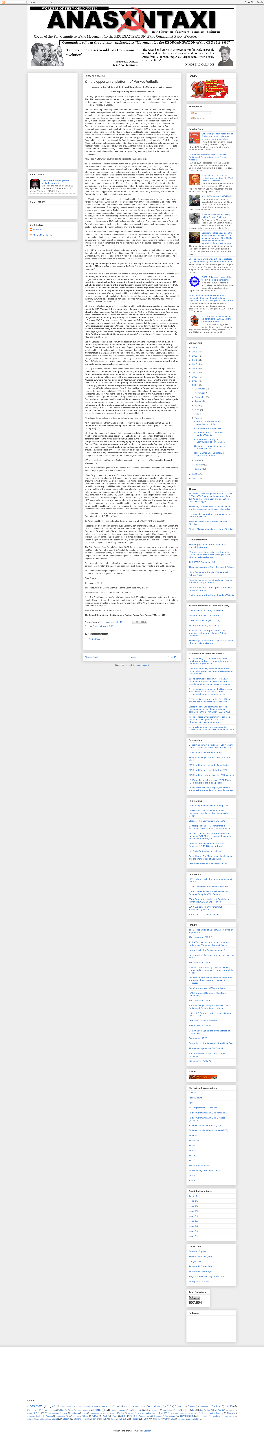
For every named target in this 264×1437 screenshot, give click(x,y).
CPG (126, 1406)
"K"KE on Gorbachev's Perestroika (205, 752)
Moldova (174, 1413)
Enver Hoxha (32, 1410)
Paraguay (59, 1416)
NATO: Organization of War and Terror (207, 988)
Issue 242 (193, 1206)
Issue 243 (193, 1201)
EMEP (192, 1175)
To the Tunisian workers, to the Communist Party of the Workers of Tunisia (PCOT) (209, 943)
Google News (195, 1261)
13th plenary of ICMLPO (200, 1025)
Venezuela (181, 1419)
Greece (96, 1409)
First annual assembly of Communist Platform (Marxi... (209, 440)
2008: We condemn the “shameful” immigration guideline (205, 908)
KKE (35, 1413)
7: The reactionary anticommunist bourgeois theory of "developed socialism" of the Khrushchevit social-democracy (210, 719)
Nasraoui (192, 1413)
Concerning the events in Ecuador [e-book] (209, 805)
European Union (49, 1410)
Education (204, 1406)
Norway (230, 1413)
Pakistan (49, 1416)
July (197, 405)
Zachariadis (193, 1419)
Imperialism (167, 1410)
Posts (195, 113)
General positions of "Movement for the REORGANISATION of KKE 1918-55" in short (210, 827)
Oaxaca (30, 1416)
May (197, 414)
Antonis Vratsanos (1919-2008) (217, 196)
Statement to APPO (198, 1038)
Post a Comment (96, 639)
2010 (195, 377)
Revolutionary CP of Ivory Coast (204, 1170)
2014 (195, 360)
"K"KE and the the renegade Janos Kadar (209, 765)
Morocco (183, 1413)
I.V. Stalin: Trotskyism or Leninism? (206, 851)
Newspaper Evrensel (199, 1281)
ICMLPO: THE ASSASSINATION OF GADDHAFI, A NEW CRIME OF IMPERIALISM (217, 319)
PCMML (193, 1150)
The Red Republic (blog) (201, 1256)
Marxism (120, 1413)
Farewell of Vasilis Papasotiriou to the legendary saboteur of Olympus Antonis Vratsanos (208, 633)
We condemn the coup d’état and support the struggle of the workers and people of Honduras (211, 980)
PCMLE (95, 1416)
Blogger (147, 1431)
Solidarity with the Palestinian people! (207, 950)
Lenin (65, 1413)
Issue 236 (193, 1226)
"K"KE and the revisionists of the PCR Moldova (211, 775)
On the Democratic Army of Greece (206, 610)
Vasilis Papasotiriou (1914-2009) (204, 620)
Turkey (146, 1418)
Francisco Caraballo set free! (208, 428)
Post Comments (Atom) (138, 665)
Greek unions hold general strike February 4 (56, 181)
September (200, 397)
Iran (194, 1410)
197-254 (193, 1196)
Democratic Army (100, 626)
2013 (195, 364)
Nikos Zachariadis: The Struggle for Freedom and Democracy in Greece (211, 581)
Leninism (75, 1413)
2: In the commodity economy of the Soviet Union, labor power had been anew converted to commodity (211, 671)
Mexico (140, 1413)
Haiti (112, 1410)
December (200, 388)
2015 (195, 356)
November (200, 393)
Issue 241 (193, 1211)
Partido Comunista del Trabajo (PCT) (207, 1125)
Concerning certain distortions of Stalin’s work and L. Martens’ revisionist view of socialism (217, 136)
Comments (198, 118)
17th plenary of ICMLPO (200, 937)
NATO (200, 1413)
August (198, 401)
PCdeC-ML (194, 1140)
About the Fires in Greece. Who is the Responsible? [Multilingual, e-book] (207, 844)
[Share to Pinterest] (145, 622)
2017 (195, 347)
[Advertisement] (52, 120)
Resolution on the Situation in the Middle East (211, 1043)
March (198, 460)
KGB (29, 1413)
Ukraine (158, 1419)
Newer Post (91, 657)
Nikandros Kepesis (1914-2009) (204, 615)
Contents (116, 1406)
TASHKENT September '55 (202, 562)
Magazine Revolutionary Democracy (206, 1276)
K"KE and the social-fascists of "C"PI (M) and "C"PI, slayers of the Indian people (210, 781)
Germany (85, 1410)
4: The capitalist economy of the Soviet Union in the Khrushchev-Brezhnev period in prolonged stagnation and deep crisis (211, 691)
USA (173, 1419)
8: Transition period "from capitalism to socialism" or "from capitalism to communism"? (211, 728)
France (70, 1410)
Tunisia (134, 1419)
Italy (208, 1410)
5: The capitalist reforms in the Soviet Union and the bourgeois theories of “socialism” (210, 700)
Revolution (216, 1416)
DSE (111, 626)
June (197, 409)
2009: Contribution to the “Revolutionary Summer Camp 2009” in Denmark (208, 892)
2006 (195, 478)
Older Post (173, 657)
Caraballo (105, 1406)
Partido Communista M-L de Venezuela (208, 1112)
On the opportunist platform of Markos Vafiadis (208, 433)
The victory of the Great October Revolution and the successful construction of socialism (210, 507)
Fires (62, 1410)
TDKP (105, 1419)
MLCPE (164, 1413)
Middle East (151, 1413)
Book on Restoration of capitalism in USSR (82, 1406)
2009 (195, 381)
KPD (42, 1413)
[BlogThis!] (136, 622)
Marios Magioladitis (42, 235)
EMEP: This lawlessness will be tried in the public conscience (217, 278)
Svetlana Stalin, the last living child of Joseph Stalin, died (216, 215)
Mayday (131, 1413)
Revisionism (187, 1416)
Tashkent (96, 1419)
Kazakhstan (230, 1410)
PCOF (192, 1155)
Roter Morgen (229, 1416)
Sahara (30, 1419)
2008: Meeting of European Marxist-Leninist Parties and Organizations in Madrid (210, 1006)
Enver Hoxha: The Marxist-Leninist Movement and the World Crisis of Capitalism (218, 178)
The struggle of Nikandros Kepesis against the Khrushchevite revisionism (211, 641)
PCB (77, 1416)
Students (77, 1419)
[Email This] (133, 622)
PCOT (192, 1160)
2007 (195, 474)
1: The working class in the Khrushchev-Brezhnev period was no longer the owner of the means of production (210, 661)
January (199, 469)
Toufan (192, 1180)
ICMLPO (193, 1092)
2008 (195, 385)
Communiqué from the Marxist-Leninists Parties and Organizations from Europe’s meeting (208, 157)
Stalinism (65, 1419)
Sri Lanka (45, 1419)
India (178, 1410)
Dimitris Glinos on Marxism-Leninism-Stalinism (211, 529)
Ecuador (191, 1406)
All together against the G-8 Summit (206, 1048)
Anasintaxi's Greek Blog (200, 1266)
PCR (124, 1416)
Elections (216, 1406)
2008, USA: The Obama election (204, 914)
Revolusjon (204, 1416)
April (197, 418)
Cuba (142, 1406)
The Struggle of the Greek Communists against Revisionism (208, 545)
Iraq (202, 1410)
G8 (78, 1410)
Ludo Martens (95, 1413)
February (199, 464)
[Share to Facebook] (142, 622)
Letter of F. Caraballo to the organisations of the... (207, 422)
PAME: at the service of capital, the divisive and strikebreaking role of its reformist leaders (211, 788)
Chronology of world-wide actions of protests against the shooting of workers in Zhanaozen (211, 260)
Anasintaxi (38, 229)
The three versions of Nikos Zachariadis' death (211, 567)
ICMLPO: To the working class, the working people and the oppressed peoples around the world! (211, 970)
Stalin (54, 1419)
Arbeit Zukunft (195, 1097)
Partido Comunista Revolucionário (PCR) (208, 1130)
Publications (170, 1416)
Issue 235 (193, 1231)
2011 (194, 372)
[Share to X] (139, 622)
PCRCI (132, 1416)
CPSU (134, 1406)
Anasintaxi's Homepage (200, 1271)
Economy (179, 1406)
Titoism (113, 1419)
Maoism (105, 1413)
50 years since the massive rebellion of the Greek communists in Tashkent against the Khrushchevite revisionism (209, 554)
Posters (157, 1416)
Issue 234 (193, 1236)
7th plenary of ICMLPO (200, 1061)
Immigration (154, 1410)
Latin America (53, 1413)
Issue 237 (193, 1221)
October (39, 1416)
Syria (87, 1419)
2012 (195, 368)
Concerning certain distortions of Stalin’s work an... (210, 447)
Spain (37, 1419)
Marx (112, 1413)
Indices (186, 1410)
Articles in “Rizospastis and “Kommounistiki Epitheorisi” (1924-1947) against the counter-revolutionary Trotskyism (210, 836)
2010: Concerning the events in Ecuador (208, 886)
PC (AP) (193, 1135)
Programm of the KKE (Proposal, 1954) (208, 863)
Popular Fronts (145, 1416)
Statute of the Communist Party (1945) (207, 821)
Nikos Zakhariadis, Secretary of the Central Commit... (209, 454)
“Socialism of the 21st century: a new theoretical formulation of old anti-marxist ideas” (208, 813)
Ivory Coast (218, 1410)
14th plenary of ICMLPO (200, 1000)
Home (132, 657)
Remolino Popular (197, 1251)
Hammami (121, 1410)
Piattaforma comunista (200, 1165)
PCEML (192, 1145)
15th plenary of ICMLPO (200, 962)
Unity (165, 1419)
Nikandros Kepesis (215, 1413)
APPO (62, 1406)
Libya (84, 1413)
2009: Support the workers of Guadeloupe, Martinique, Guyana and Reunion (209, 900)
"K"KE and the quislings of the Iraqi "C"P (208, 770)
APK (191, 1103)
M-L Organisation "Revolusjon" (203, 1107)
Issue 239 (193, 1216)
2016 (195, 351)
